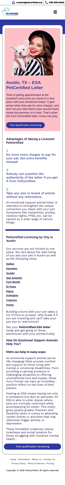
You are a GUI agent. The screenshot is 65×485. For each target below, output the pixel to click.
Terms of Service (36, 463)
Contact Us (49, 459)
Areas (13, 459)
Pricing (50, 463)
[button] (55, 12)
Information (24, 459)
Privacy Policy (18, 463)
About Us (36, 459)
